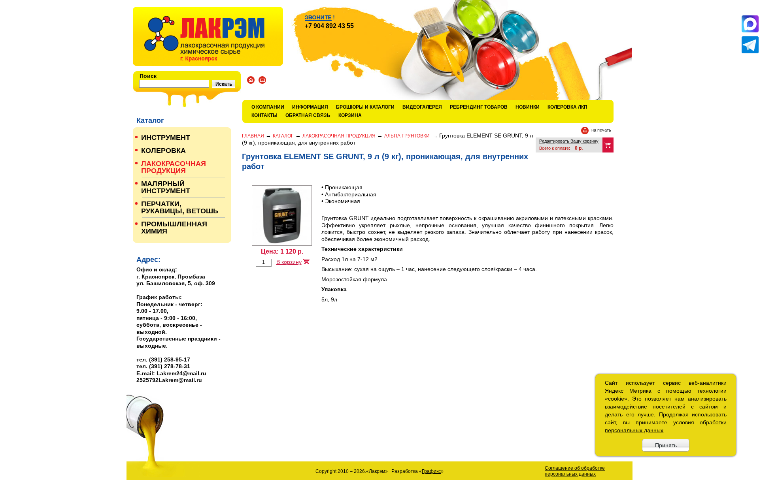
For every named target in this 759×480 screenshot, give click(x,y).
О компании (267, 107)
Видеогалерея (422, 107)
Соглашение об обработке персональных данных (575, 471)
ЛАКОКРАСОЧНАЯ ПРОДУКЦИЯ (339, 136)
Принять (666, 445)
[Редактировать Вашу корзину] (608, 144)
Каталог (283, 136)
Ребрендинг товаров (479, 107)
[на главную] (208, 36)
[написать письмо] (262, 80)
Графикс (431, 471)
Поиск (148, 76)
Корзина (350, 115)
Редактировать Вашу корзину (569, 141)
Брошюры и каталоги (365, 107)
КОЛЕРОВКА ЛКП (567, 107)
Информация (310, 107)
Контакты (264, 115)
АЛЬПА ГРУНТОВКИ (407, 136)
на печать (601, 130)
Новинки (527, 107)
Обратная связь (307, 115)
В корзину (289, 262)
